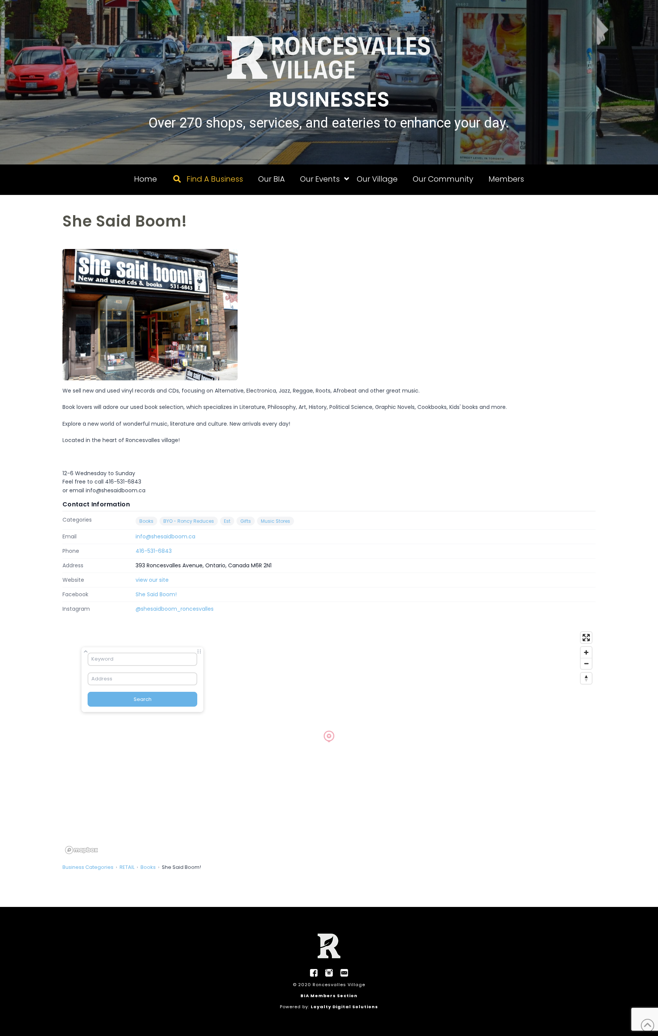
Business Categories (87, 867)
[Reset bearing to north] (586, 678)
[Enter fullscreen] (586, 637)
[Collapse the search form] (85, 651)
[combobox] (142, 659)
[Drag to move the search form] (199, 651)
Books (146, 521)
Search (143, 699)
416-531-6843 (154, 551)
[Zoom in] (586, 652)
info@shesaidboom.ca (165, 536)
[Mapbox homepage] (81, 850)
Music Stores (275, 521)
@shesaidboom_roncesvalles (175, 609)
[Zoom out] (586, 663)
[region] (329, 742)
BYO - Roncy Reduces (188, 521)
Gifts (245, 521)
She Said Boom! (156, 594)
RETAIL (127, 867)
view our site (152, 580)
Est (227, 521)
